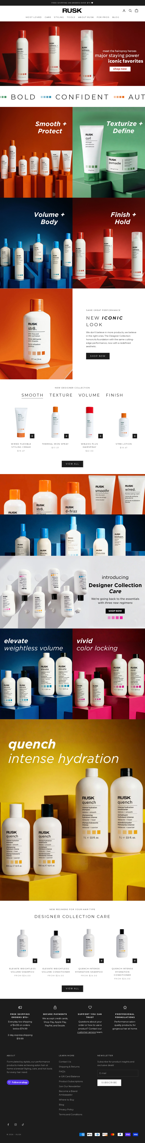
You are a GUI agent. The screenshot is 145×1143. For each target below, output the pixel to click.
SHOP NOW (97, 356)
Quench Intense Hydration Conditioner (122, 971)
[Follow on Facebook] (8, 1124)
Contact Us (65, 1061)
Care (48, 17)
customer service (86, 1032)
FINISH (114, 395)
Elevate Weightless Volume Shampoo (22, 970)
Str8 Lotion (124, 444)
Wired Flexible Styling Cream (21, 445)
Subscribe (109, 1082)
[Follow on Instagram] (15, 1124)
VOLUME (89, 395)
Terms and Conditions (70, 1114)
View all (72, 464)
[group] (72, 53)
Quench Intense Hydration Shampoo (89, 970)
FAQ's (62, 1071)
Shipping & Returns (69, 1066)
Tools (71, 17)
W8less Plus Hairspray (89, 445)
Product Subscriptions (71, 1081)
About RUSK (86, 17)
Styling (59, 17)
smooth (33, 395)
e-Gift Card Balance (69, 1076)
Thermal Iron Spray (55, 444)
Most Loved (34, 17)
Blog (115, 17)
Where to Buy (66, 1099)
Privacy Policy (66, 1109)
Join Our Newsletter (70, 1086)
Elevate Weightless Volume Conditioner (56, 970)
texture (61, 395)
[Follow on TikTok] (23, 1124)
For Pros (103, 17)
